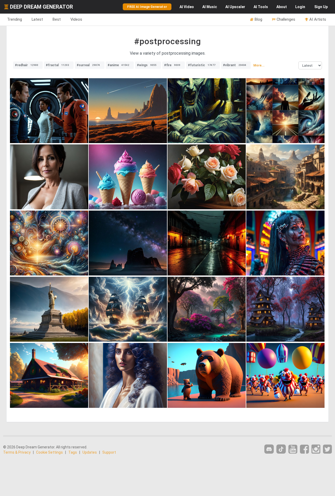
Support (109, 452)
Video (187, 7)
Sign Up (321, 7)
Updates (89, 452)
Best (57, 19)
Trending (14, 19)
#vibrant (234, 65)
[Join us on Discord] (269, 449)
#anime (118, 65)
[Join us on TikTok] (281, 449)
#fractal (57, 65)
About (281, 7)
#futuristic (201, 65)
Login (300, 7)
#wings (147, 65)
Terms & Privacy (17, 452)
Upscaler (235, 7)
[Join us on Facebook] (304, 449)
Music (209, 7)
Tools (261, 7)
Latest (37, 19)
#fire (172, 65)
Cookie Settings (49, 452)
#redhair (26, 65)
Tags (72, 452)
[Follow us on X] (327, 449)
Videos (76, 19)
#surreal (88, 65)
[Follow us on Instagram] (315, 449)
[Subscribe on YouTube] (292, 449)
